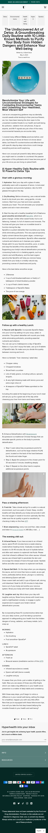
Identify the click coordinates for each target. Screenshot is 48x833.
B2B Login (28, 798)
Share (24, 719)
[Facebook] (14, 803)
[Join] (43, 739)
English (39, 831)
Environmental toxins (14, 18)
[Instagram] (27, 803)
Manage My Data (37, 796)
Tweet (17, 719)
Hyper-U (33, 18)
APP (26, 521)
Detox (5, 17)
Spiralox (41, 17)
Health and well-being (25, 20)
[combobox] (40, 831)
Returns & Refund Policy (12, 796)
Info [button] (4, 753)
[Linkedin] (31, 803)
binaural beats (17, 530)
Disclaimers (18, 798)
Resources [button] (7, 760)
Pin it (31, 719)
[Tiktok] (23, 803)
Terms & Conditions (17, 794)
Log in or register (32, 792)
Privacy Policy (32, 794)
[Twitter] (19, 803)
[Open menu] (5, 7)
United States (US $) (23, 774)
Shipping (26, 796)
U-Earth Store (14, 792)
